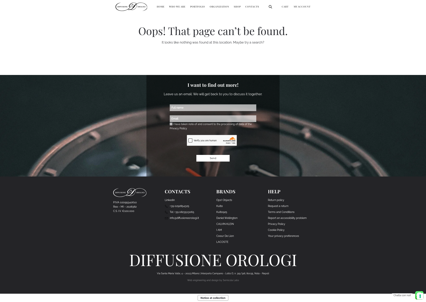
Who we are (177, 6)
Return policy (276, 200)
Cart (285, 6)
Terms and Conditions (281, 212)
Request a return (278, 206)
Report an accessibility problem (287, 218)
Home (161, 6)
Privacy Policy (178, 128)
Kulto (219, 206)
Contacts (252, 6)
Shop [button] (237, 6)
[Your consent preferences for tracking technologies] (420, 296)
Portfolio (197, 6)
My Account (302, 6)
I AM (219, 230)
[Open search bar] (270, 6)
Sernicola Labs (231, 280)
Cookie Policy (276, 230)
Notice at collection (213, 298)
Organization (219, 6)
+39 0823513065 (184, 212)
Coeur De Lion (225, 236)
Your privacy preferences (283, 236)
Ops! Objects (224, 200)
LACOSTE (222, 241)
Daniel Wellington (226, 218)
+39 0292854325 (179, 206)
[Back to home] (131, 6)
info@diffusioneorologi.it (184, 218)
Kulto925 (221, 212)
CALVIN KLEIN (225, 224)
